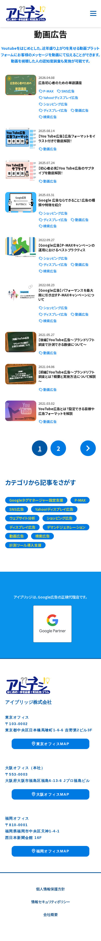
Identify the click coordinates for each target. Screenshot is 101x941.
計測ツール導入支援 (25, 545)
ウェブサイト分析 (22, 518)
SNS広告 (68, 91)
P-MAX (48, 91)
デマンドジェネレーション (66, 527)
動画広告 (82, 110)
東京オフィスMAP (52, 744)
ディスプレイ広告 (55, 110)
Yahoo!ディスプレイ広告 (60, 97)
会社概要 (50, 914)
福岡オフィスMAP (52, 851)
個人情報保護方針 (50, 889)
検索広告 (50, 116)
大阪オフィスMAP (52, 794)
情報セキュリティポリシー (50, 901)
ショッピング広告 (55, 104)
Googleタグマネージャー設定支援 (36, 500)
